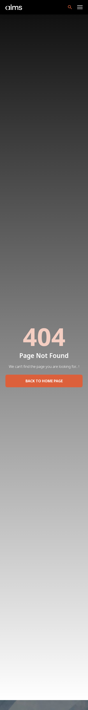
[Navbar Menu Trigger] (80, 7)
